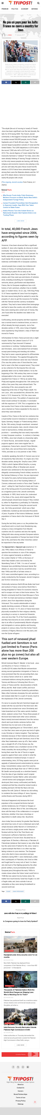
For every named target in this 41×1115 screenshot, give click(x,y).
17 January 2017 (20, 35)
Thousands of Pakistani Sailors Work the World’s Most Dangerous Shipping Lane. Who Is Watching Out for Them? (19, 992)
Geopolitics (9, 986)
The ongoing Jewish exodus (12, 182)
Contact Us (20, 1088)
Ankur (10, 35)
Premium (5, 9)
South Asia (9, 951)
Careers (20, 1091)
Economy (24, 9)
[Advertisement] (20, 106)
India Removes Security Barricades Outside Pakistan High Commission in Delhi (20, 1028)
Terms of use (20, 1097)
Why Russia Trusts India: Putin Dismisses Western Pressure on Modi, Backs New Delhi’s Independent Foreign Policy (20, 197)
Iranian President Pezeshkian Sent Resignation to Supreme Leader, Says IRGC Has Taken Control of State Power (20, 205)
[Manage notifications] (35, 1102)
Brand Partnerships (20, 1094)
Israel (8, 891)
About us (21, 1084)
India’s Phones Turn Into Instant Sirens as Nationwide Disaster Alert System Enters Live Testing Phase (19, 213)
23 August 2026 (9, 960)
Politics (14, 9)
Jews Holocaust (18, 891)
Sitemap (20, 1104)
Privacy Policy (20, 1101)
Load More (20, 221)
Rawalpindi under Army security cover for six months (20, 956)
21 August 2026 (9, 1032)
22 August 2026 (9, 997)
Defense (34, 9)
